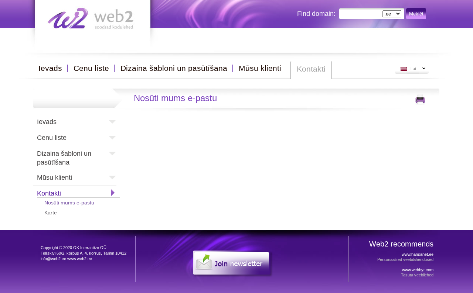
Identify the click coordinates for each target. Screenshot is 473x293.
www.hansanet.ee (417, 254)
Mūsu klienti (54, 177)
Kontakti (49, 193)
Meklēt (416, 14)
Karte (50, 213)
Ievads (47, 121)
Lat (413, 68)
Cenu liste (52, 137)
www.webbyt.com (417, 270)
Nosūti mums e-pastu (69, 203)
